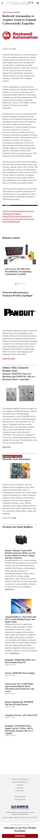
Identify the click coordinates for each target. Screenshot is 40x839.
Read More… (10, 589)
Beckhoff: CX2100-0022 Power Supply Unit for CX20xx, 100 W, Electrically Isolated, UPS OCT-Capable (19, 730)
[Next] (34, 261)
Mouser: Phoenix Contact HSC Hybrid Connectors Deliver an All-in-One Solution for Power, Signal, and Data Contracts (20, 554)
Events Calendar (20, 796)
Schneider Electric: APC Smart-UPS (21, 715)
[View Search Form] (2, 3)
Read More (6, 447)
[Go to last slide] (5, 261)
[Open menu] (37, 3)
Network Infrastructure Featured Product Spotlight (17, 293)
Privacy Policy (20, 790)
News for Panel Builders (11, 12)
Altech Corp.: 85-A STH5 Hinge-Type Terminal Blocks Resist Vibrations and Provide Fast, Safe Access (19, 687)
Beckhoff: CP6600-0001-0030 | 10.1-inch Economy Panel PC (20, 661)
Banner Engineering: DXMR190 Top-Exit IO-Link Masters (19, 703)
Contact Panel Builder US (20, 779)
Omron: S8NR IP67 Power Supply (20, 673)
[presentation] (20, 253)
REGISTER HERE (8, 359)
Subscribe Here (20, 799)
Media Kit (20, 788)
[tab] (15, 283)
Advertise (20, 785)
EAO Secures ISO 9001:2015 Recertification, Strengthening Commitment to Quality (18, 271)
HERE (14, 518)
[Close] (38, 827)
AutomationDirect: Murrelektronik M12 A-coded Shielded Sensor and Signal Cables (20, 619)
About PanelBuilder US (20, 782)
